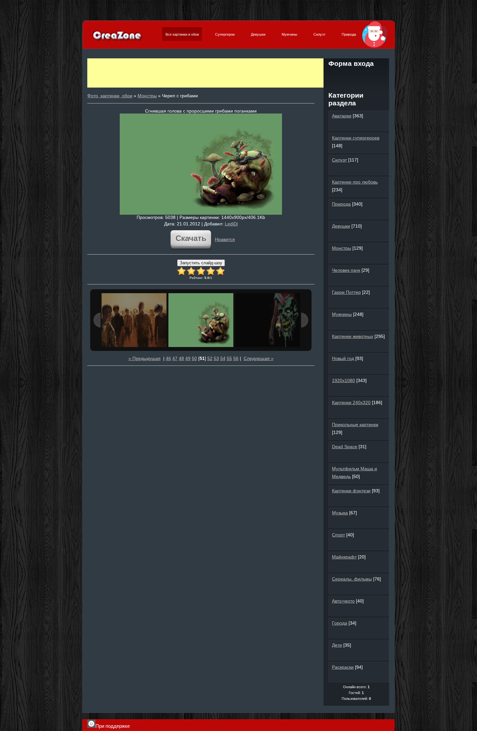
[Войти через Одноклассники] (356, 87)
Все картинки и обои (182, 34)
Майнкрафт (344, 556)
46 (168, 358)
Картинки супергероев (355, 137)
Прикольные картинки (355, 424)
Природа (349, 34)
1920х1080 (343, 380)
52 (210, 358)
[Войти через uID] (334, 76)
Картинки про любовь (355, 182)
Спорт (338, 534)
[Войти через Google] (378, 76)
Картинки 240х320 (351, 402)
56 (235, 358)
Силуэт (319, 34)
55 (229, 358)
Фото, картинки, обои (109, 95)
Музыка (340, 512)
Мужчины (289, 34)
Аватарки (341, 115)
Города (339, 623)
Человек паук (346, 270)
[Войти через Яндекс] (367, 76)
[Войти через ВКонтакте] (345, 76)
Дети (337, 645)
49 (187, 358)
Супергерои (225, 34)
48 (181, 358)
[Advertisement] (205, 73)
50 (194, 358)
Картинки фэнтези (351, 490)
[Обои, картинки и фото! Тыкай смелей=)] (117, 40)
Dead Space (344, 446)
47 (174, 358)
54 (223, 358)
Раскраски (343, 667)
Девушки (258, 34)
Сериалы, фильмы (352, 578)
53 (216, 358)
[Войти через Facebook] (356, 76)
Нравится (225, 239)
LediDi (231, 223)
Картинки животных (352, 336)
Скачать (191, 238)
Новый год (343, 358)
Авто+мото (343, 601)
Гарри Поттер (346, 292)
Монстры (147, 95)
